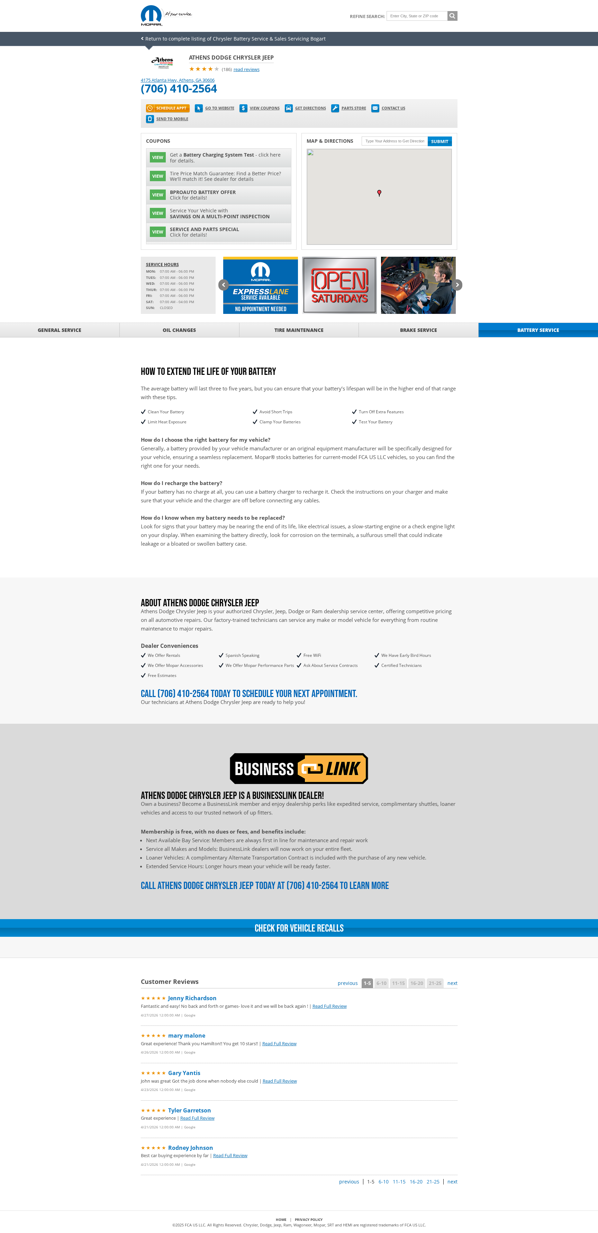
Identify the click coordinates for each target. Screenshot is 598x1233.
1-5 (367, 983)
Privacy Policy (309, 1219)
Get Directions (310, 108)
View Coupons (265, 108)
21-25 (435, 983)
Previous (223, 285)
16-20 (416, 983)
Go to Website (219, 108)
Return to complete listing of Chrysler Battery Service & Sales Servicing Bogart (235, 38)
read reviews (247, 69)
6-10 (382, 983)
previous (348, 983)
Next (457, 285)
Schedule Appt (171, 108)
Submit (439, 141)
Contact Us (393, 108)
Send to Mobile (172, 118)
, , (178, 80)
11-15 (398, 983)
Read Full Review (329, 1006)
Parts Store (354, 108)
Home (281, 1219)
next (452, 983)
